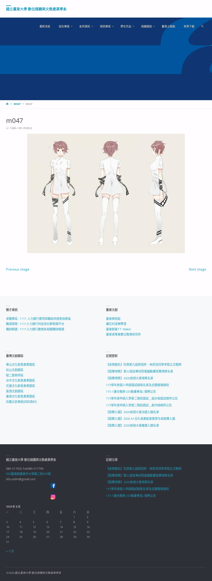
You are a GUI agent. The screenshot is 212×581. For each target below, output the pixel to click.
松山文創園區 (14, 370)
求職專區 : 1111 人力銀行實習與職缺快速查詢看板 (38, 319)
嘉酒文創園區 (14, 391)
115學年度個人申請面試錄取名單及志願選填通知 (137, 385)
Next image (197, 269)
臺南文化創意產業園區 (20, 396)
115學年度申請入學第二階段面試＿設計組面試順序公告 (142, 398)
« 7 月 (10, 551)
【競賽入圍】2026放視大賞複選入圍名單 (132, 425)
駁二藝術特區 (14, 375)
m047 (17, 104)
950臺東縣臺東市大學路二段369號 (28, 474)
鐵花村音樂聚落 (116, 324)
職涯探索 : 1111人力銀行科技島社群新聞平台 (35, 324)
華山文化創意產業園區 (20, 364)
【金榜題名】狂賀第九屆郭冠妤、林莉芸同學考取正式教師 (143, 364)
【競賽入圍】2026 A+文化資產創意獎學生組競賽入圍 (140, 419)
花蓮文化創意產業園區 (20, 386)
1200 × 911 (16, 128)
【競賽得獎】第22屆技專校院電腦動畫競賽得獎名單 (139, 371)
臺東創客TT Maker (118, 329)
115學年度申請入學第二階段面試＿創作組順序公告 (139, 405)
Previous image (17, 269)
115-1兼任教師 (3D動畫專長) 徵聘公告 (131, 391)
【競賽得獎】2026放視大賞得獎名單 (129, 378)
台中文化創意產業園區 (20, 380)
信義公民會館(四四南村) (21, 402)
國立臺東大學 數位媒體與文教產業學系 (36, 9)
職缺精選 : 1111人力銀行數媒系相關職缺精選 (35, 329)
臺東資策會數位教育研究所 (123, 334)
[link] (202, 26)
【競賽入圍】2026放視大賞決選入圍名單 (132, 412)
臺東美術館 (113, 319)
